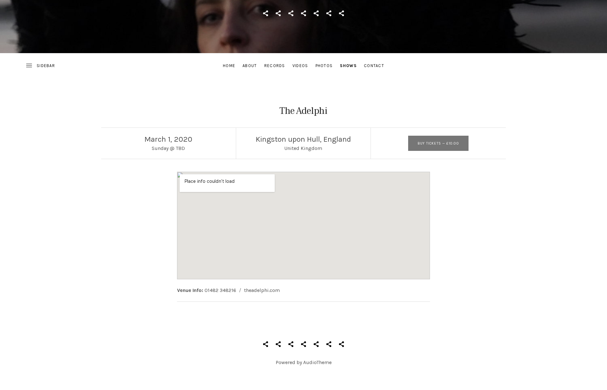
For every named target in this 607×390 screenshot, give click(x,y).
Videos (300, 65)
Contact (374, 65)
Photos (324, 65)
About (249, 65)
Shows (348, 65)
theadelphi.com (262, 290)
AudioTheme (317, 362)
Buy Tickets (438, 143)
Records (274, 65)
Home (229, 65)
